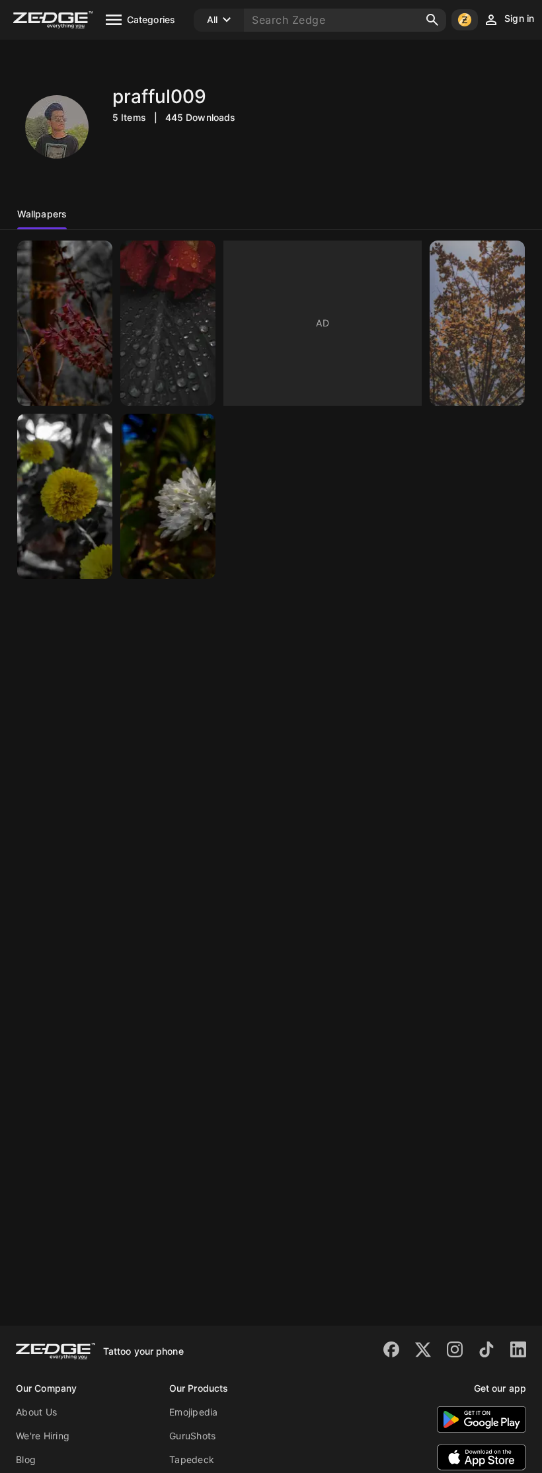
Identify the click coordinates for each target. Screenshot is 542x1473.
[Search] (432, 20)
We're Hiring (42, 1435)
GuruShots (192, 1435)
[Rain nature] (167, 323)
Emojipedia (193, 1411)
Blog (26, 1459)
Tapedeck (191, 1459)
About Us (36, 1411)
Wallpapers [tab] (42, 213)
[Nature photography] (64, 496)
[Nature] (64, 323)
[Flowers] (167, 496)
